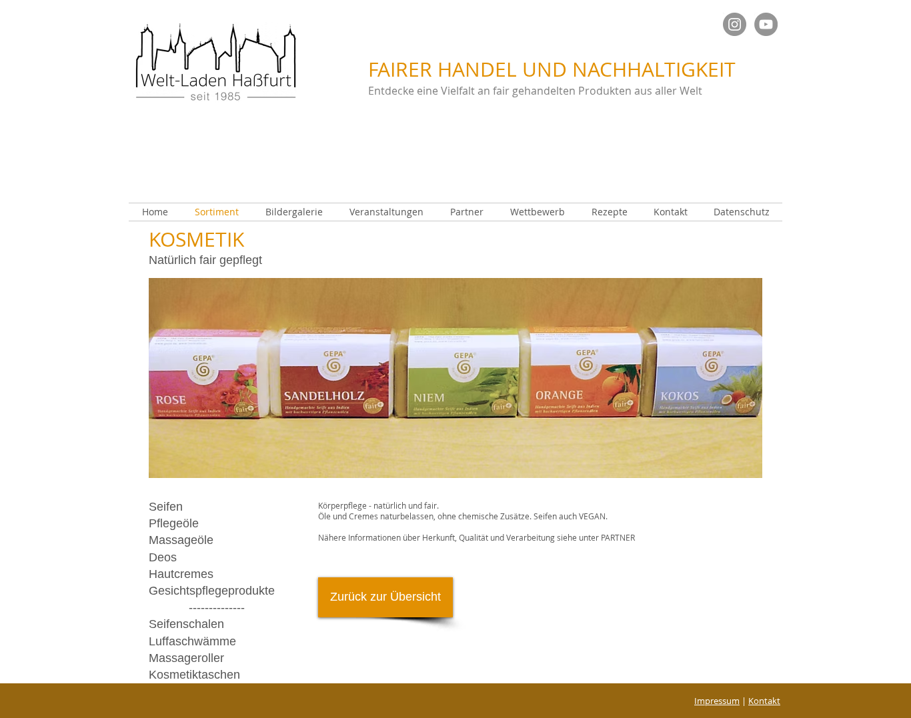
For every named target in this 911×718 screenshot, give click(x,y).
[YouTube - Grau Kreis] (766, 24)
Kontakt (764, 701)
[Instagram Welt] (734, 24)
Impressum (717, 701)
